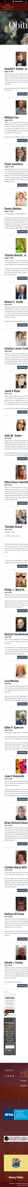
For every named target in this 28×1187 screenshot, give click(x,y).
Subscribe (10, 1011)
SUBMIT (10, 1050)
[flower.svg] (8, 1076)
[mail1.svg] (13, 1076)
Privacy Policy (21, 1185)
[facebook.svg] (5, 1076)
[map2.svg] (10, 1076)
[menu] (25, 2)
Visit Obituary (22, 94)
